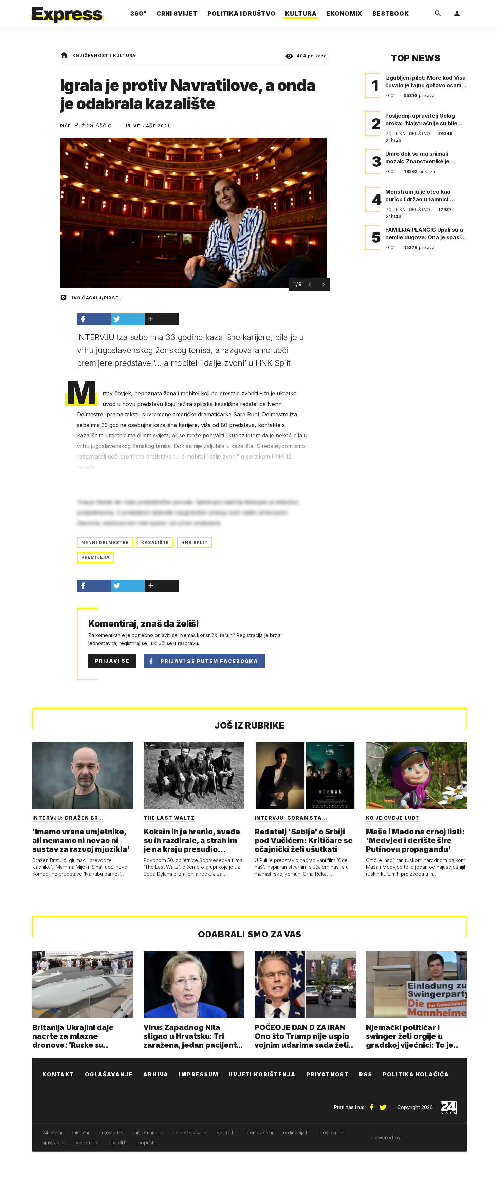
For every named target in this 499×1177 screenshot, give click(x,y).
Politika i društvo (408, 133)
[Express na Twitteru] (383, 1105)
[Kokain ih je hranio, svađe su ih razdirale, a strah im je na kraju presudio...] (194, 775)
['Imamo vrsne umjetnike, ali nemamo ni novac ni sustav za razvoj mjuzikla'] (82, 775)
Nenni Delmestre (105, 542)
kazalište (155, 542)
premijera (95, 557)
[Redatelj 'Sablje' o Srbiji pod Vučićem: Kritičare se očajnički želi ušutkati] (305, 775)
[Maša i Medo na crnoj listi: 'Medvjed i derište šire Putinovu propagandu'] (416, 775)
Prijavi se (112, 661)
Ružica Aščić (93, 125)
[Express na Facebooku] (372, 1105)
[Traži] (437, 13)
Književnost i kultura (104, 55)
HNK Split (194, 542)
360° (391, 95)
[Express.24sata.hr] (67, 11)
